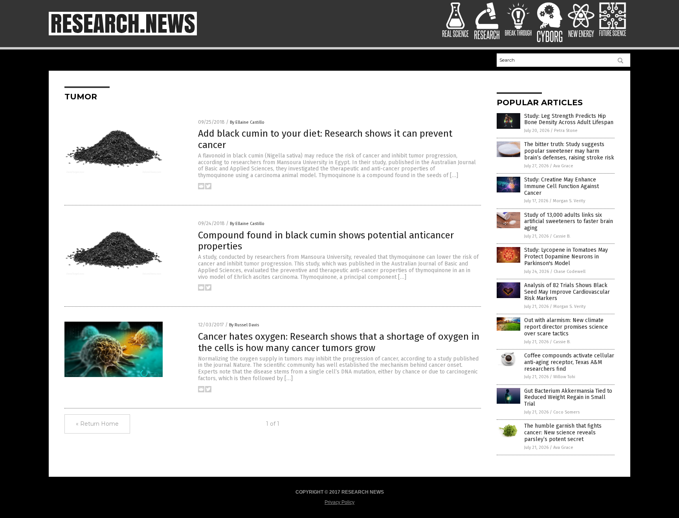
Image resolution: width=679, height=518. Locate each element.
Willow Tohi (564, 376)
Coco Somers (566, 412)
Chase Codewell (569, 271)
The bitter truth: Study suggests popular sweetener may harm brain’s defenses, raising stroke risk (569, 151)
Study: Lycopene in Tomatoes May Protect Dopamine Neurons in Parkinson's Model (566, 257)
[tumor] (123, 34)
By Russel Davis (244, 325)
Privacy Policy (339, 502)
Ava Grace (563, 165)
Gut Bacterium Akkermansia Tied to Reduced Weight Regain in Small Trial (568, 398)
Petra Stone (566, 130)
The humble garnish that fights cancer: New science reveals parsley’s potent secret (563, 433)
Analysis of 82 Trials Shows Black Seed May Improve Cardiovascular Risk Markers (567, 292)
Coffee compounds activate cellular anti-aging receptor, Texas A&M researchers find (569, 362)
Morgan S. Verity (569, 200)
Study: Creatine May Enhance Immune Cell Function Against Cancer (561, 186)
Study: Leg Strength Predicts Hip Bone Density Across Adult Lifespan (568, 119)
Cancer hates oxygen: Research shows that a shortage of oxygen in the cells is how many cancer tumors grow (338, 342)
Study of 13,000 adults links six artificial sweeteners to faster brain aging (568, 222)
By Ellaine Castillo (247, 122)
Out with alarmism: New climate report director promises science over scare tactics (566, 327)
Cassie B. (562, 236)
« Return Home (97, 423)
